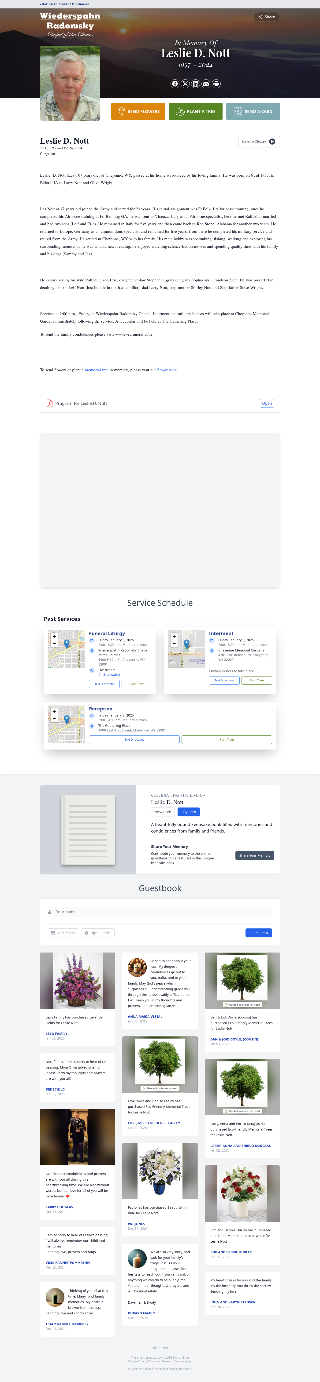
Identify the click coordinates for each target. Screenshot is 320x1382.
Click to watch (109, 674)
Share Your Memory (254, 855)
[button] (67, 644)
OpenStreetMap (165, 1369)
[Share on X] (185, 84)
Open (267, 403)
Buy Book (189, 812)
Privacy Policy (147, 1361)
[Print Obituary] (216, 84)
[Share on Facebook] (175, 84)
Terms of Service (173, 1361)
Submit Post (258, 933)
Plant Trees (137, 684)
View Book (163, 812)
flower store (167, 369)
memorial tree (96, 369)
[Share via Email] (206, 84)
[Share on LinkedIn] (195, 84)
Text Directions (104, 684)
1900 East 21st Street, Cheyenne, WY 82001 (132, 730)
